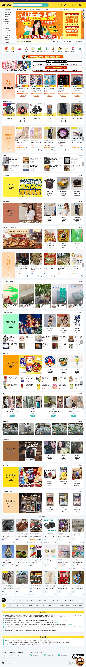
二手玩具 (43, 605)
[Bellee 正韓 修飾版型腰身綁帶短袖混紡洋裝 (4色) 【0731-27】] (50, 402)
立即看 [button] (10, 189)
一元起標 (71, 600)
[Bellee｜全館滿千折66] (53, 408)
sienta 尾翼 (51, 600)
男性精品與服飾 (6, 26)
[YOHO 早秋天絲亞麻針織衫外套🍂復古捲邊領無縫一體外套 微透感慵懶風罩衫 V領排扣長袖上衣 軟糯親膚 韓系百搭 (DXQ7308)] (39, 405)
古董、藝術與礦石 (6, 14)
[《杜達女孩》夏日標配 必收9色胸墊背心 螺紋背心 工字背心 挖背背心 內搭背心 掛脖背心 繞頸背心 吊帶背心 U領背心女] (19, 405)
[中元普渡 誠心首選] (50, 25)
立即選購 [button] (49, 485)
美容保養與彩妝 (6, 28)
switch (61, 605)
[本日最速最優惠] (80, 661)
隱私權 (73, 663)
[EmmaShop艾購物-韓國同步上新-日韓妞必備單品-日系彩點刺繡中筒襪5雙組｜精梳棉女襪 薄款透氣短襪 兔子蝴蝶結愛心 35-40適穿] (80, 405)
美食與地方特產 (6, 42)
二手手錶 (64, 600)
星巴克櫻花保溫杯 (30, 600)
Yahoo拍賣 (6, 5)
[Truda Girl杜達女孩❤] (12, 408)
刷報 (3, 600)
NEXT (83, 113)
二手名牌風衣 (17, 605)
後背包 (24, 605)
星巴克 (49, 605)
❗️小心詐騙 (59, 9)
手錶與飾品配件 (6, 23)
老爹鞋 (67, 605)
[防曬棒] (77, 63)
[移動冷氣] (36, 63)
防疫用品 (81, 605)
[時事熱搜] (43, 57)
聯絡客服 (11, 657)
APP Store (80, 655)
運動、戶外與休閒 (6, 33)
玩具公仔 (52, 9)
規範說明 (57, 622)
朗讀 (83, 10)
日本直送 (19, 9)
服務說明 (3, 657)
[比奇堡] (50, 63)
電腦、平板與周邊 (6, 35)
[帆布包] (64, 69)
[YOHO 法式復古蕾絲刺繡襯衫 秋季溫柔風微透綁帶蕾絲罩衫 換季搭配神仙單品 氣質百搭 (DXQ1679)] (39, 399)
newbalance (79, 600)
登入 (59, 5)
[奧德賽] (77, 69)
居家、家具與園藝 (6, 30)
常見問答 (11, 655)
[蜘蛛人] (36, 69)
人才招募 (20, 655)
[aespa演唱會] (64, 63)
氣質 (58, 600)
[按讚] (16, 302)
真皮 (45, 600)
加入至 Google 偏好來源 (83, 14)
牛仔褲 (36, 605)
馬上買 (80, 227)
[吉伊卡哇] (50, 69)
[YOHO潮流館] (33, 408)
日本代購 (66, 9)
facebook (9, 663)
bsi (5, 663)
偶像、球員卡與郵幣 (7, 12)
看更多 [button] (10, 215)
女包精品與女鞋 (6, 21)
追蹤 (12, 415)
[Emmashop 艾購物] (74, 408)
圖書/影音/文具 (6, 16)
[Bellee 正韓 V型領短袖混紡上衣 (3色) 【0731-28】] (60, 399)
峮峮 (14, 600)
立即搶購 (22, 95)
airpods (9, 605)
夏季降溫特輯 (24, 41)
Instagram (12, 663)
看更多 (80, 101)
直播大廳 (80, 421)
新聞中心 (3, 655)
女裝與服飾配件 (6, 19)
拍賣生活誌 (31, 9)
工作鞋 (9, 600)
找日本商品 (79, 312)
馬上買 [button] (50, 247)
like (24, 150)
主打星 (24, 9)
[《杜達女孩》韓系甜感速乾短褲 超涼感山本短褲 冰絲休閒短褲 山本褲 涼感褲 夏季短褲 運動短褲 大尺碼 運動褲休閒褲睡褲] (9, 402)
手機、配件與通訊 (6, 37)
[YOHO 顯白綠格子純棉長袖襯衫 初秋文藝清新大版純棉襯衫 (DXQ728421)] (29, 402)
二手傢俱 (39, 600)
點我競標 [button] (49, 195)
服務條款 (70, 663)
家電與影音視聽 (6, 39)
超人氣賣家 (38, 9)
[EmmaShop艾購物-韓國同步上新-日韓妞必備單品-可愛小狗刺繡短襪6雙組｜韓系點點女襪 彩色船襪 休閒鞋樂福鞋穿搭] (70, 402)
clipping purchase (27, 150)
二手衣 (55, 605)
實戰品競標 (79, 175)
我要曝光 (8, 91)
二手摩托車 (21, 600)
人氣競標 (46, 9)
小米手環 (74, 605)
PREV (2, 113)
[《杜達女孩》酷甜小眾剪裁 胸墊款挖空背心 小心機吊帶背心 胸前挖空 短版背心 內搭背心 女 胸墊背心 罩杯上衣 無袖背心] (19, 399)
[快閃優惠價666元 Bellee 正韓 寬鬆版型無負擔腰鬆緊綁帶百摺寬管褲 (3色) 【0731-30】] (60, 405)
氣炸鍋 (30, 605)
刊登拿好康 (73, 9)
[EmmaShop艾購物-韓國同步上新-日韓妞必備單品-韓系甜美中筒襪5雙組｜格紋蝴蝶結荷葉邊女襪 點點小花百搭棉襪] (80, 399)
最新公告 (11, 658)
